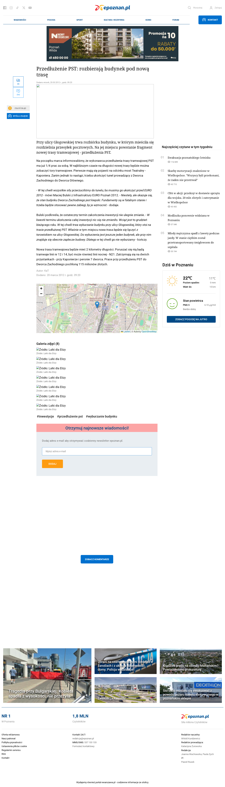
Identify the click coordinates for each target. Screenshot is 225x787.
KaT (46, 270)
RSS (4, 753)
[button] (97, 304)
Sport (79, 20)
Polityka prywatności (12, 742)
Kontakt (213, 19)
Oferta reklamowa (11, 734)
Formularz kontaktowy (83, 746)
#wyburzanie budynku (101, 416)
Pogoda (51, 20)
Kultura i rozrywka (114, 20)
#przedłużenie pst (70, 416)
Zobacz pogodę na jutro (191, 319)
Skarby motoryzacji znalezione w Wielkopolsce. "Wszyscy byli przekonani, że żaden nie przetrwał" (193, 175)
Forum (175, 20)
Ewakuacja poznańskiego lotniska (189, 157)
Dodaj (52, 463)
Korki (148, 20)
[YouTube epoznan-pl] (30, 7)
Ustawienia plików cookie (14, 746)
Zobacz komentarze (97, 559)
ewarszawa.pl (108, 782)
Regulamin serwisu (11, 750)
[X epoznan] (23, 7)
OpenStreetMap (149, 331)
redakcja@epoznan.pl (83, 738)
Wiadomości (20, 20)
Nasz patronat (8, 738)
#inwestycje (45, 416)
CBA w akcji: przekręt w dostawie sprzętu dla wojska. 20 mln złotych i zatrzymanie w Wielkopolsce (194, 197)
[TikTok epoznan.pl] (17, 7)
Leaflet (126, 331)
